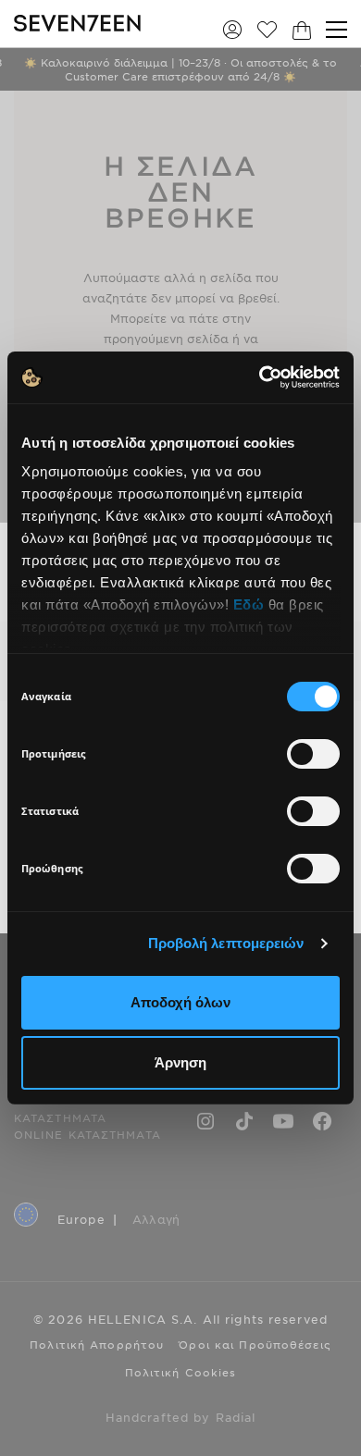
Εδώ (249, 604)
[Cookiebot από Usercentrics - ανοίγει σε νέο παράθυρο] (260, 377)
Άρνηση (180, 1062)
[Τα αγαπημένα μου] (267, 29)
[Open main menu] (336, 29)
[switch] (313, 754)
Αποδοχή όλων (180, 1002)
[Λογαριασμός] (232, 29)
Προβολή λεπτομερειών (226, 943)
